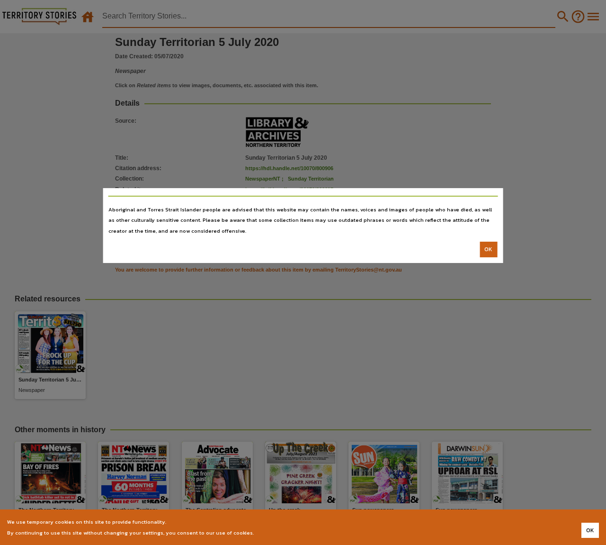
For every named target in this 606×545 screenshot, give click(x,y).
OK (488, 249)
